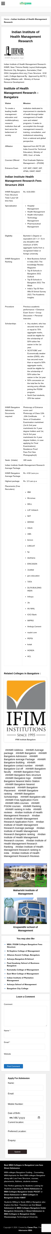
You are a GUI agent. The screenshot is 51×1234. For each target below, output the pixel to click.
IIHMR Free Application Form (22, 800)
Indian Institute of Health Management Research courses (25, 837)
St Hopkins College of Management (23, 951)
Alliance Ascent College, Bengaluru (23, 955)
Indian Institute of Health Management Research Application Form (22, 818)
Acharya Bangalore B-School (20, 959)
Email (7, 1042)
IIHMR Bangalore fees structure (24, 775)
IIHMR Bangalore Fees (27, 772)
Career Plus (32, 1227)
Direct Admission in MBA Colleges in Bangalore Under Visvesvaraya (24, 1214)
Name (7, 1030)
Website (7, 1054)
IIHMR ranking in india (19, 809)
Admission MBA (25, 1230)
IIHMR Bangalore (26, 753)
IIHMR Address (15, 750)
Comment (8, 1004)
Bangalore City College (17, 988)
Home (6, 19)
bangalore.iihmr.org (18, 73)
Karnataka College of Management (23, 970)
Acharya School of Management (22, 984)
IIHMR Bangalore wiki (33, 796)
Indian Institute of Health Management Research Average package (24, 824)
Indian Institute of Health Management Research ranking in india (23, 849)
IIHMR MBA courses (18, 803)
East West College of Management (23, 974)
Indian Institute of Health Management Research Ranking (25, 843)
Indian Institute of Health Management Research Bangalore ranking (24, 831)
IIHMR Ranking (32, 806)
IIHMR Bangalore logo (19, 778)
